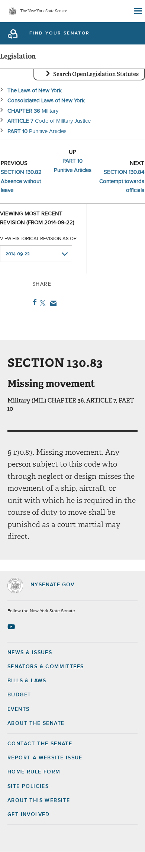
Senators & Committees (45, 666)
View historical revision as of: (38, 238)
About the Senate (35, 723)
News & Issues (29, 652)
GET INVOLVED (28, 814)
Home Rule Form (34, 772)
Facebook (33, 302)
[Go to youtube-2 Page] (12, 626)
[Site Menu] (137, 11)
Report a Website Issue (45, 757)
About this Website (38, 800)
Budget (19, 694)
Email (52, 303)
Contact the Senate (39, 743)
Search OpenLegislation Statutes (96, 74)
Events (18, 709)
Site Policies (28, 786)
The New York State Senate (43, 11)
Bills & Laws (26, 680)
